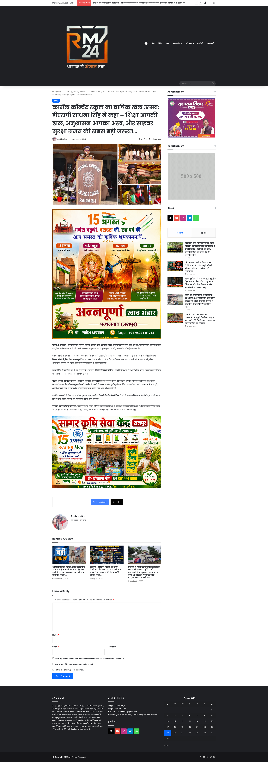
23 (212, 727)
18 (175, 727)
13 (190, 721)
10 (168, 721)
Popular (203, 232)
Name (55, 635)
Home (57, 92)
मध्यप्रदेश (176, 43)
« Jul (166, 745)
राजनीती (200, 43)
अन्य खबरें (210, 43)
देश (153, 43)
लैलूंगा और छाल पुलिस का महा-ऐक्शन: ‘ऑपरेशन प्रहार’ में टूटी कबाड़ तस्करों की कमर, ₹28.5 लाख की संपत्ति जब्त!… (106, 571)
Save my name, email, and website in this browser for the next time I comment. (90, 658)
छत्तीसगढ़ (189, 43)
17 (168, 727)
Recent (179, 232)
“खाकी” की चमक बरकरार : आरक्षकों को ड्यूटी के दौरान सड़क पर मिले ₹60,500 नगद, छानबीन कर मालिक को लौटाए (200, 319)
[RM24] (87, 46)
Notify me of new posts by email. (69, 670)
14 (197, 721)
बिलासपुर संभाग (78, 92)
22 (205, 727)
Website (112, 647)
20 (190, 727)
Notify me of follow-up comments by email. (74, 664)
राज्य (167, 43)
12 (182, 721)
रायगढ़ (87, 92)
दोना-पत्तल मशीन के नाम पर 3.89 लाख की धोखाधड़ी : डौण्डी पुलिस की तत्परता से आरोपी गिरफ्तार (198, 267)
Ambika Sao (62, 139)
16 (212, 721)
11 (175, 721)
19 (182, 727)
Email (55, 647)
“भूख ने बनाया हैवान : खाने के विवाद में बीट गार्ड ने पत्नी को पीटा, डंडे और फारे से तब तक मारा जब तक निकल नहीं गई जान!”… (68, 571)
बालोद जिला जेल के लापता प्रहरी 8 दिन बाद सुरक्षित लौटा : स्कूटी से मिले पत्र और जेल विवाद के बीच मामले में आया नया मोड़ (200, 283)
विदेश (160, 43)
